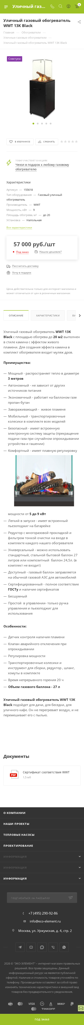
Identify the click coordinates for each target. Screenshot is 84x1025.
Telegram (20, 947)
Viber (53, 947)
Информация (15, 878)
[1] (61, 141)
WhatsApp (64, 947)
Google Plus (42, 947)
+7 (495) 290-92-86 (43, 913)
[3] (69, 141)
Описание (16, 315)
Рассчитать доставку (25, 266)
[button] (33, 123)
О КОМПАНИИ (14, 813)
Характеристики (47, 315)
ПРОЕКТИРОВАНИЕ (18, 846)
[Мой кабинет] (68, 7)
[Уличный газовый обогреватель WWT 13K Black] (42, 88)
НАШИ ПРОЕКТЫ (16, 824)
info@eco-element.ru (45, 921)
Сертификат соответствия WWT (46, 772)
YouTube (31, 947)
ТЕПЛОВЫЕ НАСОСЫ (19, 835)
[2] (65, 141)
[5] (76, 141)
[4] (72, 141)
